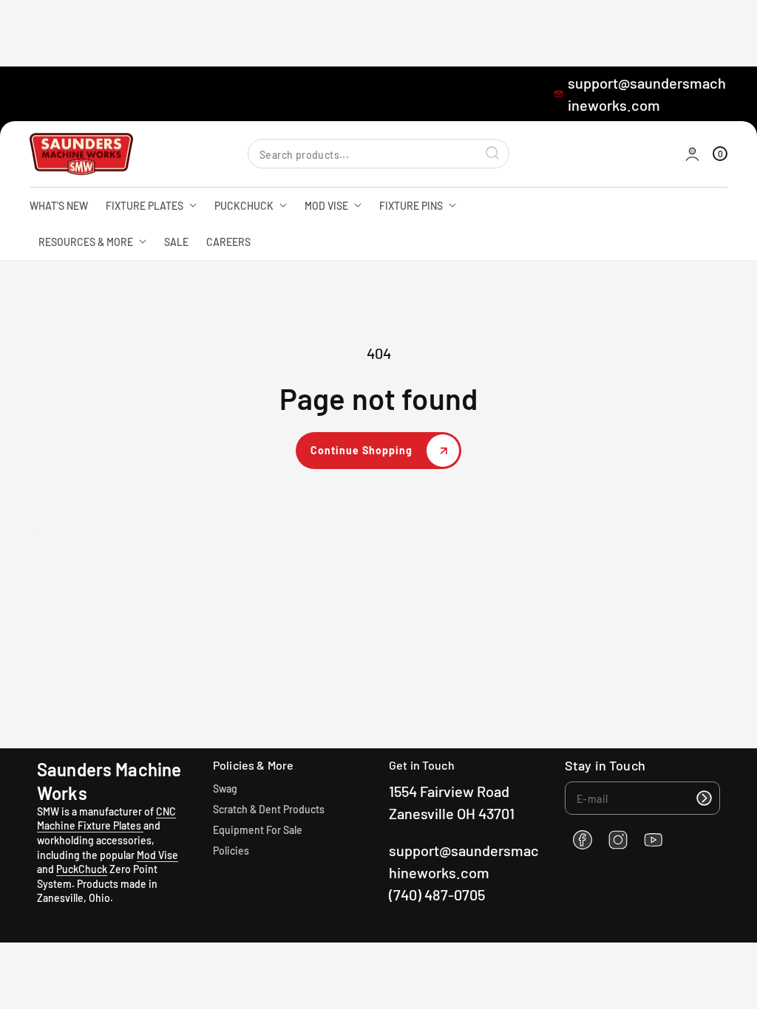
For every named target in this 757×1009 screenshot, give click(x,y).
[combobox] (378, 154)
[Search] (492, 153)
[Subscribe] (704, 798)
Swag (225, 788)
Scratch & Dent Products (269, 809)
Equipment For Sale (257, 830)
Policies (231, 850)
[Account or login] (692, 154)
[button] (720, 154)
